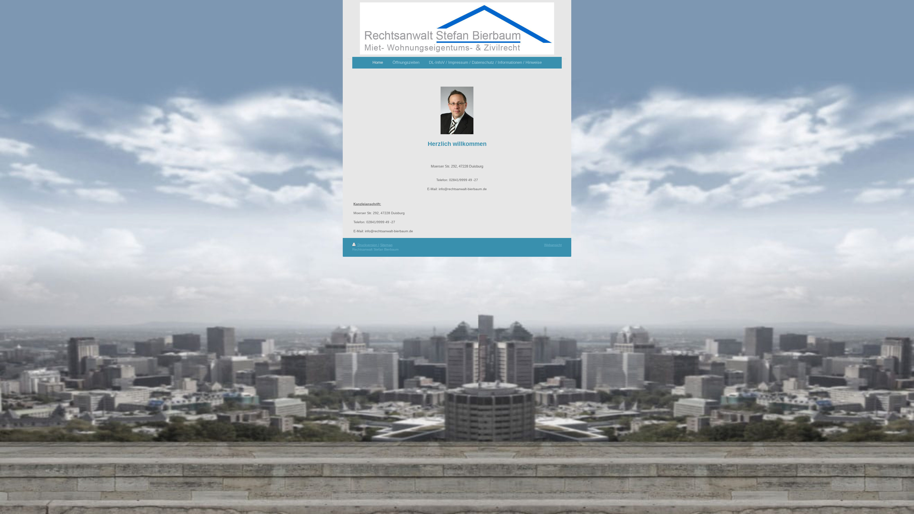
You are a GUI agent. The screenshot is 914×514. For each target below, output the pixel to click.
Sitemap (386, 245)
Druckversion (367, 245)
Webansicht (553, 245)
